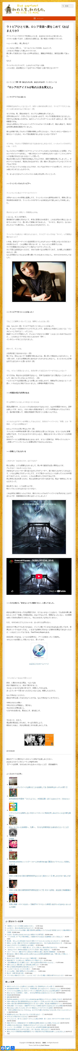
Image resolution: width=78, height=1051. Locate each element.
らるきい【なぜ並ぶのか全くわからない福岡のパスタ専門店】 (25, 934)
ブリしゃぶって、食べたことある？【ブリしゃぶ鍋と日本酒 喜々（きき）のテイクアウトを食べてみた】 (38, 1019)
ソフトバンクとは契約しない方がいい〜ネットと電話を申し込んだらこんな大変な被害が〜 (34, 991)
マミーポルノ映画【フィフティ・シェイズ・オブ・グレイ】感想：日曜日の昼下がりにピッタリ (35, 975)
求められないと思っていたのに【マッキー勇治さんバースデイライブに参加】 (30, 1008)
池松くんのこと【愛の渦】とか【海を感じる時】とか (23, 965)
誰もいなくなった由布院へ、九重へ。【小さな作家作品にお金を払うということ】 (31, 993)
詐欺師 (9, 995)
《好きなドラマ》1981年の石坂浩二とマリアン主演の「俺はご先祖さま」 (29, 950)
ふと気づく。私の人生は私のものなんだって (20, 928)
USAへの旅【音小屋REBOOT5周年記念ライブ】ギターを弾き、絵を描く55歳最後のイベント (34, 1003)
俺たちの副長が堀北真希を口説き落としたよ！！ (21, 967)
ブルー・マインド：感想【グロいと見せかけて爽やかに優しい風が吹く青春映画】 (31, 952)
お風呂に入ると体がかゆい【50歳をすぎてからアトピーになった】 (27, 1025)
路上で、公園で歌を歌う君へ (15, 973)
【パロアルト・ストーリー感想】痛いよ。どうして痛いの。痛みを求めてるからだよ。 (32, 947)
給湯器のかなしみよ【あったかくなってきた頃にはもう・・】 (25, 1014)
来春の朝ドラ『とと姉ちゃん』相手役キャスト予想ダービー (25, 960)
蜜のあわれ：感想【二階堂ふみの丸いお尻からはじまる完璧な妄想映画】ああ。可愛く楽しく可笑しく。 (38, 954)
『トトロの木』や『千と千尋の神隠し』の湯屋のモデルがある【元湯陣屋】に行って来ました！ (35, 937)
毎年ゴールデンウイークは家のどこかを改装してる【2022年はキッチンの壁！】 (31, 986)
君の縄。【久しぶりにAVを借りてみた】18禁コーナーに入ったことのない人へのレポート (33, 941)
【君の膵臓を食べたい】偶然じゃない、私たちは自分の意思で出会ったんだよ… (31, 962)
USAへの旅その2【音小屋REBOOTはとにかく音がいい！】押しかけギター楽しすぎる (32, 1001)
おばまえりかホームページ (39, 664)
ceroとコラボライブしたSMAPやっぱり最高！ (21, 945)
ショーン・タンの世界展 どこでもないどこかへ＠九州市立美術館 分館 (28, 1027)
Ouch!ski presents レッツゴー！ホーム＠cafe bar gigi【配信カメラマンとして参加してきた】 (34, 999)
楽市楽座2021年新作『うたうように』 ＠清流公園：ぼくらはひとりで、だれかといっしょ (33, 988)
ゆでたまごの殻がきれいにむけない (17, 1016)
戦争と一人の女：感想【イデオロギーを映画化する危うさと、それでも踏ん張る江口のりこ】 (34, 943)
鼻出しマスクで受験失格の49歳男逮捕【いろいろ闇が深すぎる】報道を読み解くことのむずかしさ (36, 1031)
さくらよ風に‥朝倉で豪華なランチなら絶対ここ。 (22, 971)
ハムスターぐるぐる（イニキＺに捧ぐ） (19, 969)
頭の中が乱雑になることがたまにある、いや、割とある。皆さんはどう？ (29, 1029)
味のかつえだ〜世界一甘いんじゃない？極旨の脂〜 (22, 958)
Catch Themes (45, 1045)
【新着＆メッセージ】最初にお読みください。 (21, 926)
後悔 (8, 997)
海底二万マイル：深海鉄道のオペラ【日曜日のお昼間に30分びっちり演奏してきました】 (33, 1023)
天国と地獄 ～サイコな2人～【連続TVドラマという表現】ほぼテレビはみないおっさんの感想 (35, 1006)
